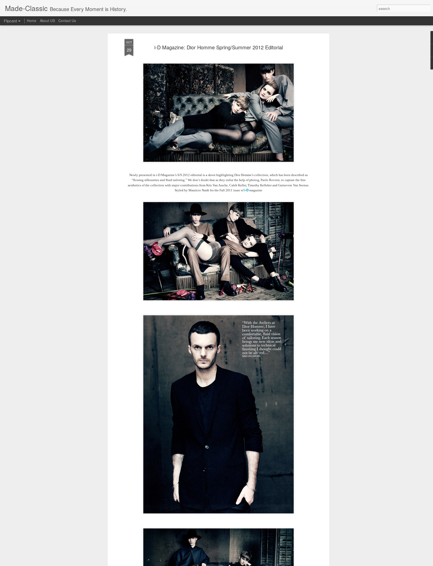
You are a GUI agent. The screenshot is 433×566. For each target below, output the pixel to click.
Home (31, 20)
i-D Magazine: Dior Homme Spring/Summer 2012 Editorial (218, 47)
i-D (246, 190)
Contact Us (67, 20)
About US (47, 20)
